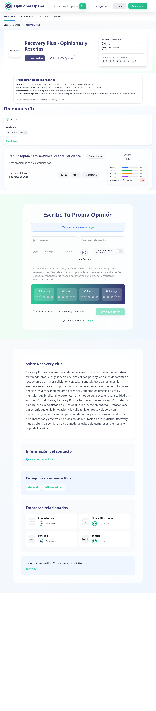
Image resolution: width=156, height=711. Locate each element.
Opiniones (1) (27, 16)
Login (91, 227)
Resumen (9, 16)
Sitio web (31, 568)
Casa (6, 24)
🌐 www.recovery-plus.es (40, 459)
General (17, 24)
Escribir (44, 16)
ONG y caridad (53, 487)
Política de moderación (25, 99)
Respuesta (91, 174)
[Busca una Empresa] (82, 6)
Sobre (57, 16)
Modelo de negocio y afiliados (52, 99)
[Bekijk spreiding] (141, 45)
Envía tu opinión (110, 311)
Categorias (101, 6)
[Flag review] (102, 174)
